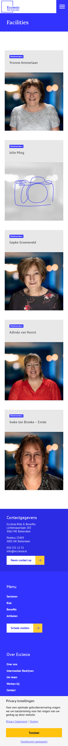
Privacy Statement (16, 721)
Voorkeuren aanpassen (34, 741)
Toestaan (34, 733)
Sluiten (34, 721)
